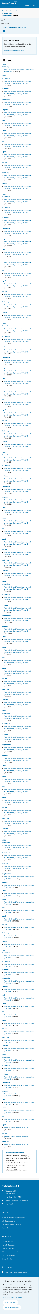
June (4, 131)
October (5, 89)
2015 (4, 453)
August (5, 110)
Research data (7, 1259)
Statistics (11, 11)
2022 (4, 64)
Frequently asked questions (11, 1224)
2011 (4, 950)
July (4, 120)
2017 (4, 194)
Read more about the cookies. (13, 1297)
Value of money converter (11, 1252)
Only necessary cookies (12, 1307)
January (5, 183)
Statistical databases (9, 1245)
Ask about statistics (9, 1221)
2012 (4, 840)
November (6, 78)
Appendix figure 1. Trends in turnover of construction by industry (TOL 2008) (17, 82)
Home (4, 11)
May (3, 141)
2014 (4, 582)
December (6, 197)
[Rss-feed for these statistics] (4, 31)
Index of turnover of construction (11, 13)
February (5, 67)
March (4, 162)
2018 (4, 76)
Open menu (8, 20)
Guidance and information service (13, 1217)
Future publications (8, 1255)
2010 (4, 1055)
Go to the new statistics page (14, 50)
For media (5, 1228)
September (6, 99)
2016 (4, 324)
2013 (4, 711)
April (4, 152)
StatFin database (8, 1241)
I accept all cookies (10, 1302)
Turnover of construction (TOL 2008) (16, 1128)
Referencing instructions (15, 1152)
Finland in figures (8, 1248)
